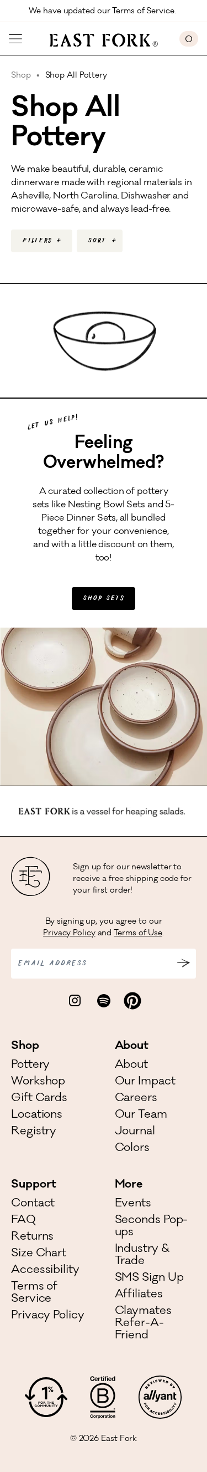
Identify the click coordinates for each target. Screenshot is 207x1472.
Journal (135, 1132)
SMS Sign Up (149, 1278)
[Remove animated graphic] (200, 810)
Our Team (141, 1115)
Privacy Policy (69, 934)
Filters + (41, 241)
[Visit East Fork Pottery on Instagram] (75, 1001)
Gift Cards (39, 1098)
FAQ (23, 1220)
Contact (33, 1204)
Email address (52, 963)
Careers (136, 1098)
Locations (36, 1115)
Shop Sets (103, 598)
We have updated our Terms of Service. (103, 12)
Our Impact (145, 1082)
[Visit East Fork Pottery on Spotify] (104, 1001)
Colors (132, 1148)
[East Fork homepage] (100, 39)
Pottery (30, 1065)
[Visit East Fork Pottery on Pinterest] (132, 1001)
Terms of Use (138, 934)
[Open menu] (15, 38)
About (131, 1065)
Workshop (38, 1082)
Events (133, 1204)
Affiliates (139, 1295)
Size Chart (38, 1254)
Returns (32, 1237)
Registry (33, 1132)
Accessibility (45, 1270)
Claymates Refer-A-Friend (143, 1324)
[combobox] (100, 241)
